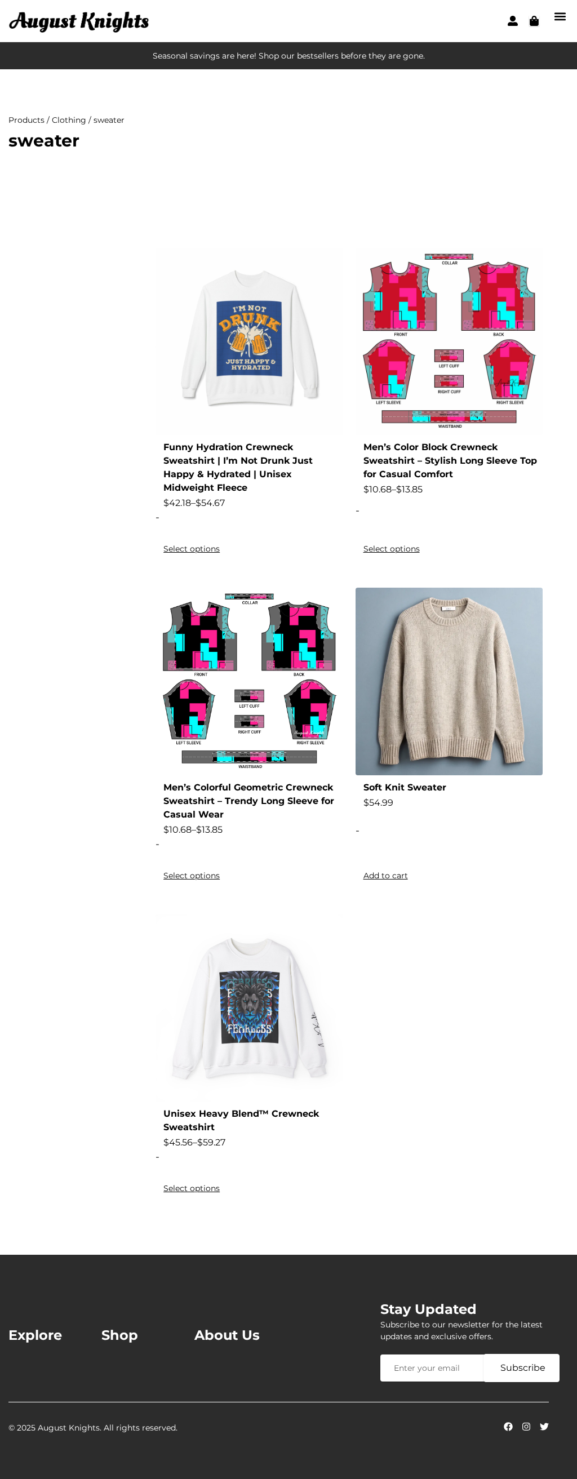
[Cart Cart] (534, 21)
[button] (560, 16)
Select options (191, 549)
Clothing (69, 120)
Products (26, 120)
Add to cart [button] (385, 875)
